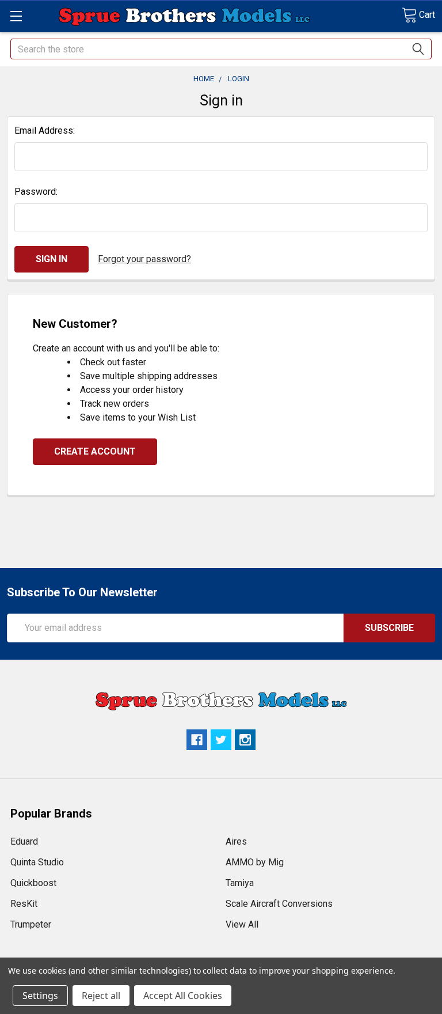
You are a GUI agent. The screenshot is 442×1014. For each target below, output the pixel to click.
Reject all (101, 995)
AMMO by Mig (255, 862)
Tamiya (240, 882)
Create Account (95, 451)
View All (242, 924)
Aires (236, 841)
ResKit (23, 903)
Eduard (24, 841)
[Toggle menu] (16, 16)
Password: (36, 191)
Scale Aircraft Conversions (279, 903)
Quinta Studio (37, 862)
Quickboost (33, 882)
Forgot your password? (144, 259)
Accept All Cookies (182, 995)
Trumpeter (30, 924)
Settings (40, 995)
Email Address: (44, 130)
